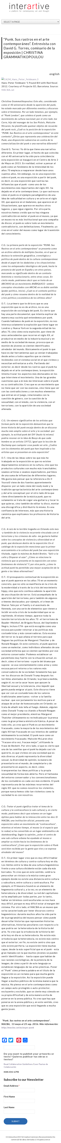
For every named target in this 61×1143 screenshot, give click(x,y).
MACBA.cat (7, 90)
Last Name (9, 1107)
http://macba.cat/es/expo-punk (17, 1027)
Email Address (12, 1085)
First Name (9, 1096)
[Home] (29, 7)
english (54, 74)
